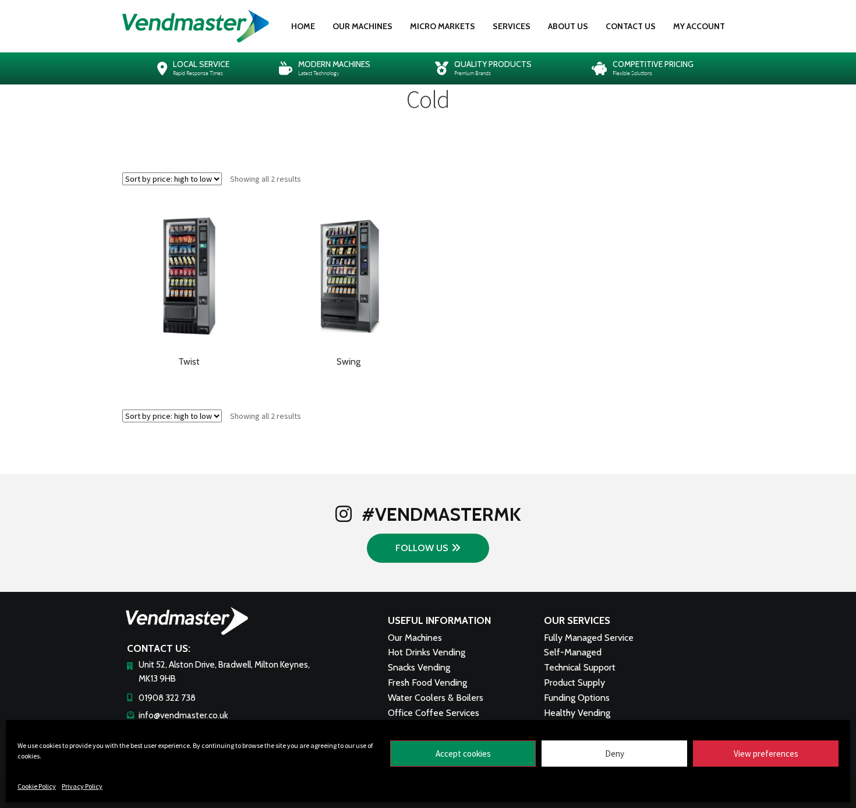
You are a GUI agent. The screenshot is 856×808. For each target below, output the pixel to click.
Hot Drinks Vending (426, 652)
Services (511, 26)
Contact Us (631, 26)
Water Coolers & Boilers (435, 697)
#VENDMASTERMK (439, 514)
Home (303, 26)
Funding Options (577, 697)
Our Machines (362, 26)
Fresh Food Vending (427, 682)
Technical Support (580, 667)
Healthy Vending (577, 712)
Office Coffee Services (433, 712)
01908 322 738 (167, 698)
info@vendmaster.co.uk (183, 715)
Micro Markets (442, 26)
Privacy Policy (82, 786)
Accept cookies (463, 753)
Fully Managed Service (589, 637)
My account (699, 26)
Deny (614, 753)
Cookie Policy (36, 786)
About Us (568, 26)
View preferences (766, 753)
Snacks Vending (419, 667)
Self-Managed (573, 652)
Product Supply (574, 682)
